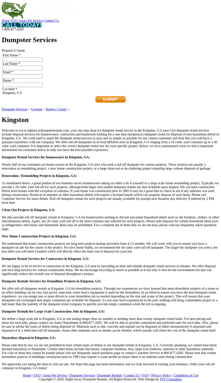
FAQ (14, 20)
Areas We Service (31, 20)
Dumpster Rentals (110, 375)
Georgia (36, 109)
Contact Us (51, 20)
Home (6, 20)
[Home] (42, 17)
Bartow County (56, 109)
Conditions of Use (186, 375)
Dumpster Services (14, 109)
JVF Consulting (171, 379)
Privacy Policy (161, 375)
